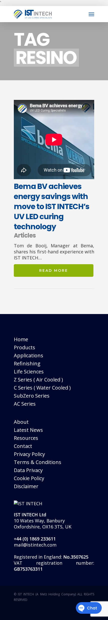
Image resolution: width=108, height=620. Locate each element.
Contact (23, 446)
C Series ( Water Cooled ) (42, 387)
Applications (28, 355)
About (21, 421)
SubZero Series (31, 395)
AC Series (25, 403)
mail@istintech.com (35, 545)
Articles (25, 235)
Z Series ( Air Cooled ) (38, 379)
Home (21, 339)
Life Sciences (29, 371)
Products (24, 347)
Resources (26, 438)
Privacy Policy (29, 454)
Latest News (28, 430)
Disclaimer (26, 486)
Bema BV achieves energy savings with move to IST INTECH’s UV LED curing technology (51, 206)
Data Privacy (28, 470)
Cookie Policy (29, 478)
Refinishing (27, 363)
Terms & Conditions (37, 462)
